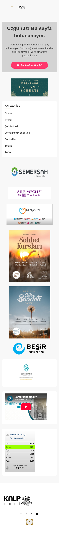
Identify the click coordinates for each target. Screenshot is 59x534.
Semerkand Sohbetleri (17, 132)
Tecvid (8, 145)
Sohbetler (10, 139)
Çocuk (8, 113)
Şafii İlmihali (11, 126)
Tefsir (8, 152)
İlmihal (8, 119)
